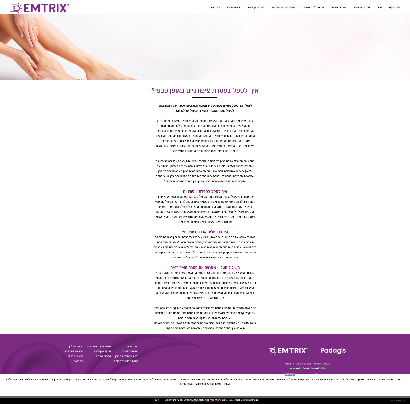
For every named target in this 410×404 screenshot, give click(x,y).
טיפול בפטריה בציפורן (126, 356)
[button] (238, 8)
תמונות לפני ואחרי (314, 7)
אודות (379, 7)
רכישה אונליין (234, 7)
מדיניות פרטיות (75, 356)
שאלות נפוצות (338, 7)
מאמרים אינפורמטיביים (284, 7)
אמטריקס (394, 7)
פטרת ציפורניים (361, 7)
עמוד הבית (132, 346)
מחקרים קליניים (256, 7)
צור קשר (215, 7)
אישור (157, 400)
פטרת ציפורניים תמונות (126, 361)
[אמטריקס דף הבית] (288, 351)
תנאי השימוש (170, 400)
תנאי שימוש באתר (73, 351)
